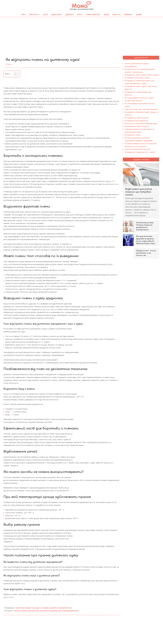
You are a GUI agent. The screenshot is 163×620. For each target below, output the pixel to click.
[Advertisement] (81, 35)
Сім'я (8, 64)
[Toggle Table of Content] (15, 74)
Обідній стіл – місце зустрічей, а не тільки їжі (146, 253)
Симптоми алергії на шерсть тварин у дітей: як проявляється (43, 608)
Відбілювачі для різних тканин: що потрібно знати (138, 192)
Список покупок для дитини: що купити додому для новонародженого (46, 610)
